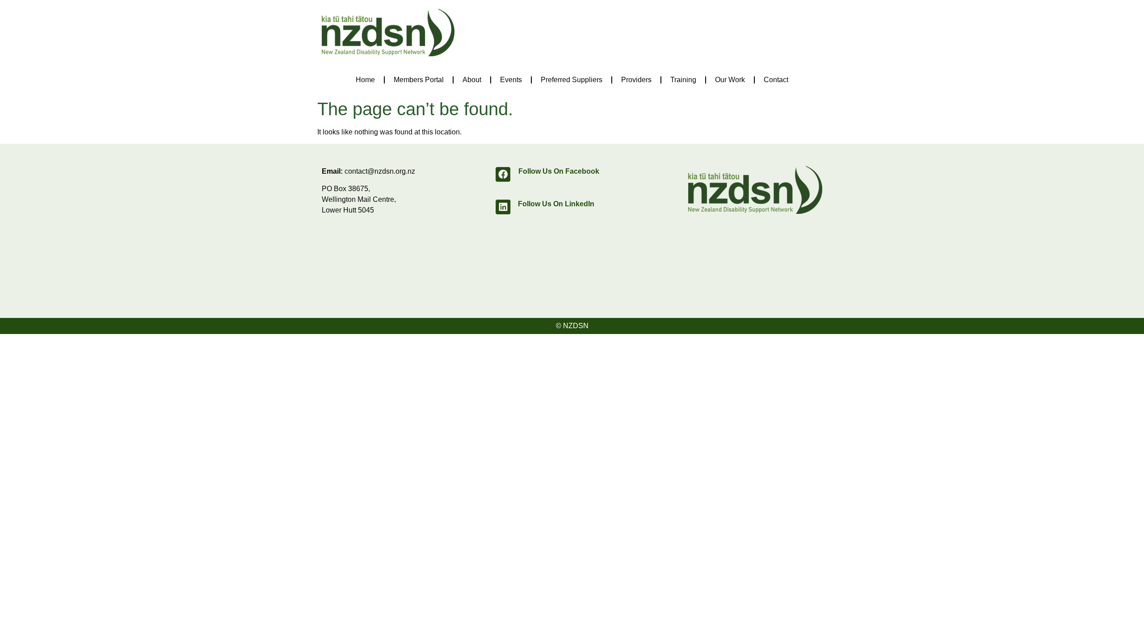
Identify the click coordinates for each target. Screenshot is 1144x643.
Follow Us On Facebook (558, 171)
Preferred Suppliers (571, 80)
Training (683, 80)
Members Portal (419, 80)
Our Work (730, 80)
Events (511, 80)
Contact (776, 80)
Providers (636, 80)
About (472, 80)
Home (365, 80)
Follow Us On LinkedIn (556, 204)
